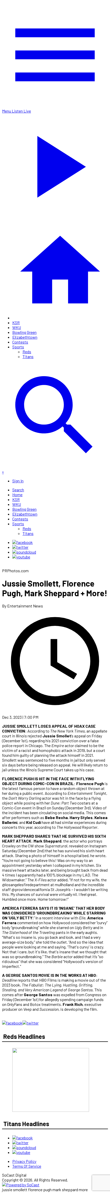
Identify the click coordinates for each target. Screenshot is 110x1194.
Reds (27, 351)
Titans (28, 356)
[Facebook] (22, 542)
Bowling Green (24, 332)
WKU (16, 327)
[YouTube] (21, 556)
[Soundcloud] (24, 552)
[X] (20, 547)
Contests (20, 341)
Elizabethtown (24, 337)
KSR (16, 322)
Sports (18, 346)
